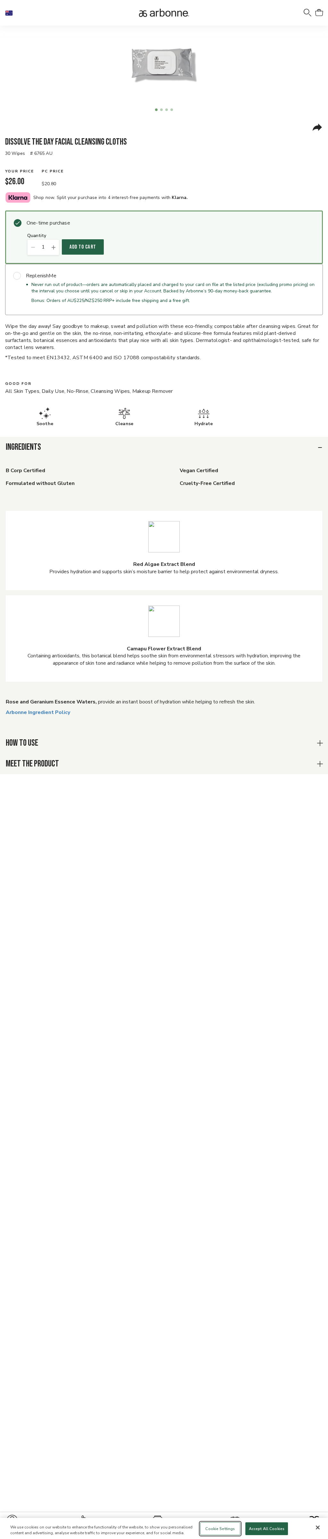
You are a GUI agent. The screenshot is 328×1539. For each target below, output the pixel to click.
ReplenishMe (41, 275)
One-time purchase (48, 222)
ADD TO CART (83, 247)
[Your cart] (319, 13)
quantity (36, 236)
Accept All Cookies (266, 1528)
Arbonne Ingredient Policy (38, 712)
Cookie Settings (220, 1528)
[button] (11, 13)
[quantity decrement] (33, 247)
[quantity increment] (53, 247)
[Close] (318, 1527)
